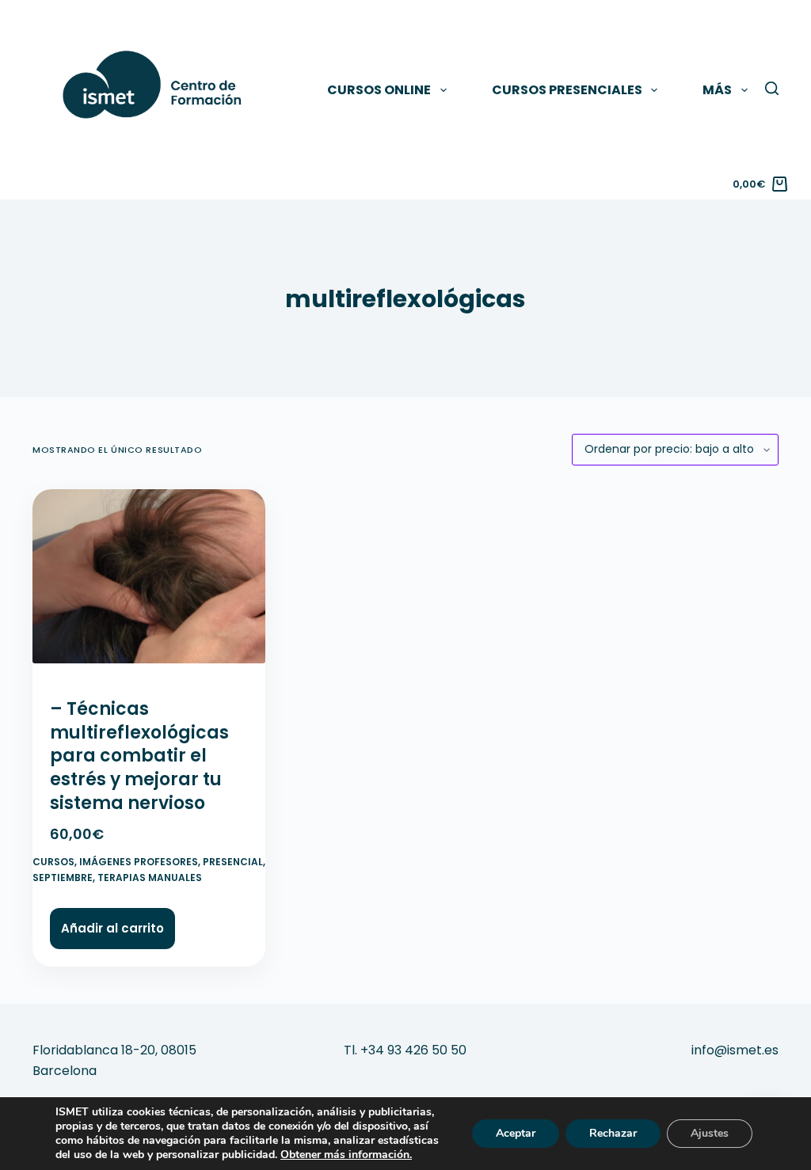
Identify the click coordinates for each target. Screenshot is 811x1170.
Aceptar (515, 1133)
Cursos (53, 861)
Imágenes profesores (138, 861)
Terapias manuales (149, 877)
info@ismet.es (735, 1050)
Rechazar (613, 1133)
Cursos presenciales (567, 90)
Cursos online (379, 90)
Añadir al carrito (112, 928)
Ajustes (710, 1133)
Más (717, 90)
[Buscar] (772, 88)
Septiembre (62, 877)
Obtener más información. (346, 1154)
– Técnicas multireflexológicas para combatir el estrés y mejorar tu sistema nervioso (139, 756)
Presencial (233, 861)
